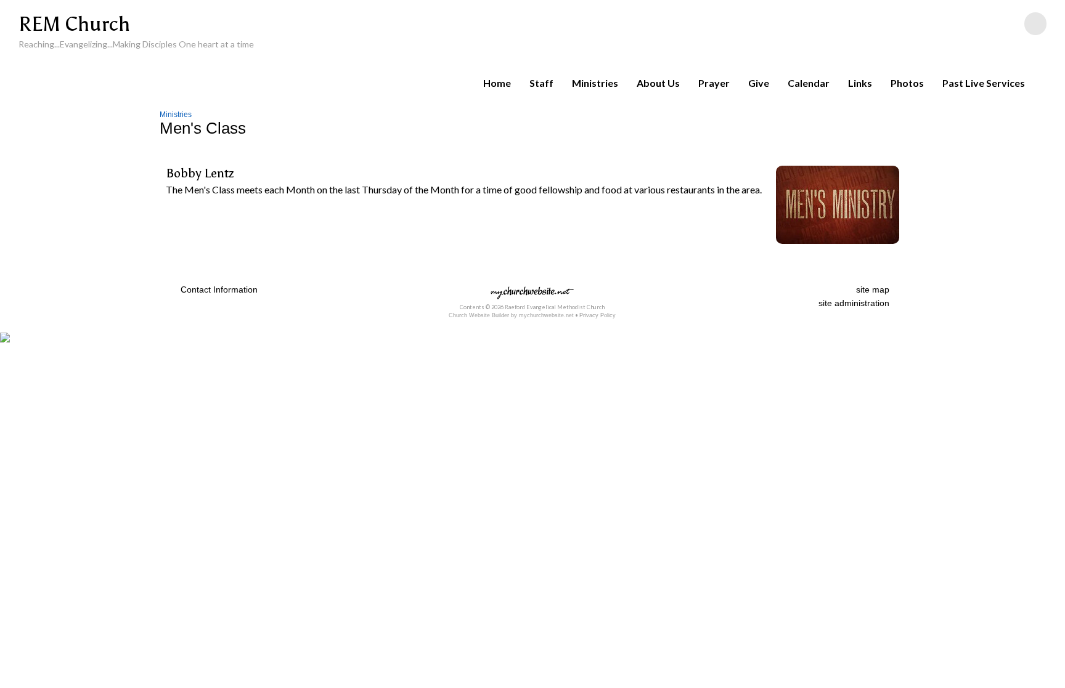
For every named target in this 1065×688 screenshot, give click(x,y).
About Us (658, 83)
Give (758, 83)
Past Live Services (983, 83)
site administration (853, 303)
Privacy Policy (597, 315)
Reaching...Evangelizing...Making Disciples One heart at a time (136, 44)
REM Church (74, 24)
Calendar (809, 83)
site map (872, 289)
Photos (907, 83)
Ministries (595, 83)
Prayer (714, 83)
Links (860, 83)
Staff (541, 83)
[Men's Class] (837, 246)
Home (497, 83)
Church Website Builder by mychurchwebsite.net (511, 315)
